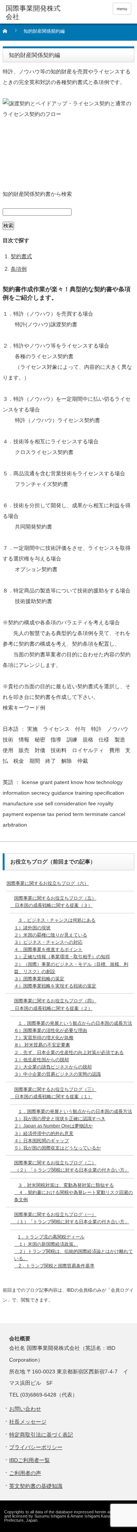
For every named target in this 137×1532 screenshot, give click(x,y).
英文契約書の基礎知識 (35, 1486)
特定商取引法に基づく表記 (41, 1435)
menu (122, 8)
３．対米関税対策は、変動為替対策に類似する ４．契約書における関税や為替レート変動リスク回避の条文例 (73, 1192)
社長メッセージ (27, 1422)
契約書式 (21, 256)
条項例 (19, 269)
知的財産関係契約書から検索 (37, 194)
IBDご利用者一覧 (29, 1460)
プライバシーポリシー (35, 1447)
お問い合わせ (25, 1409)
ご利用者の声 (25, 1473)
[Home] (9, 33)
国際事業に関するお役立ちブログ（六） (47, 883)
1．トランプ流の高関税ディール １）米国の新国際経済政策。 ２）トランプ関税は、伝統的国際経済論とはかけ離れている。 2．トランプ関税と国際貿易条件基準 (73, 1251)
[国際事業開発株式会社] (33, 13)
